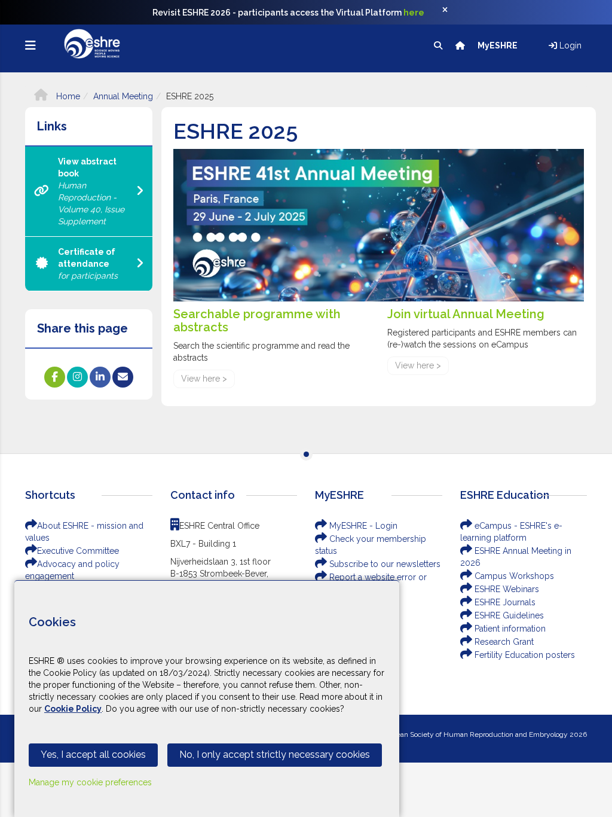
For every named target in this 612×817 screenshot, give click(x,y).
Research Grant (503, 642)
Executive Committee (78, 551)
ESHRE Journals (504, 602)
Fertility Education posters (523, 655)
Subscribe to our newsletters (383, 564)
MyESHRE (498, 45)
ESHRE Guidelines (508, 615)
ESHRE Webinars (505, 589)
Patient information (509, 628)
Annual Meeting (123, 96)
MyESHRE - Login (362, 526)
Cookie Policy (73, 709)
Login (569, 45)
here (413, 12)
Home (67, 96)
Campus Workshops (513, 576)
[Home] (461, 45)
